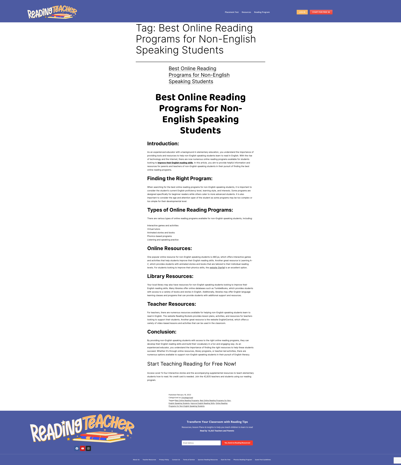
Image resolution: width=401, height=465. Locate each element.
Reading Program (262, 12)
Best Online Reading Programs (187, 400)
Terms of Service (189, 460)
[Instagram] (88, 448)
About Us (136, 460)
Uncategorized (187, 397)
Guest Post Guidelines (263, 460)
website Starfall (217, 267)
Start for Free (225, 460)
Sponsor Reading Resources (208, 460)
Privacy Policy (164, 460)
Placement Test (232, 12)
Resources (246, 12)
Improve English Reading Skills (203, 403)
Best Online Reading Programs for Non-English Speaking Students (199, 74)
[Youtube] (82, 448)
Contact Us (176, 460)
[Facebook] (76, 448)
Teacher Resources (149, 460)
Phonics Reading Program (242, 460)
